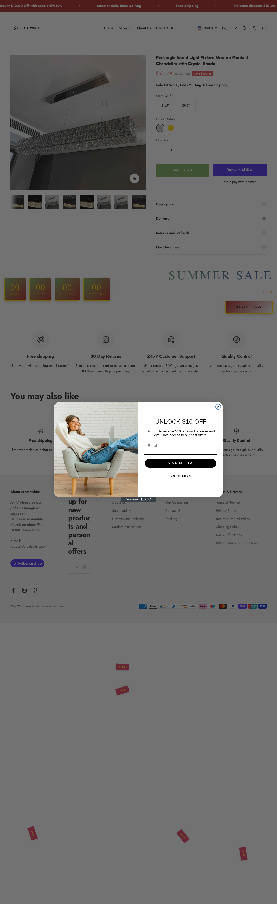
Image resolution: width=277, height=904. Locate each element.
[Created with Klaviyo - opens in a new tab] (138, 499)
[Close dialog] (218, 406)
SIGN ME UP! (181, 463)
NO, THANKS (181, 476)
